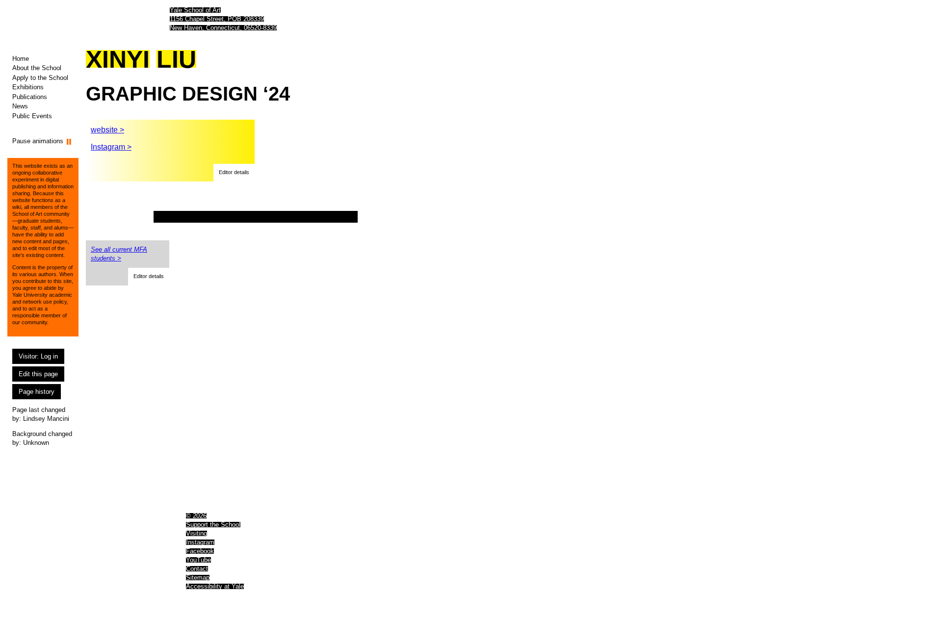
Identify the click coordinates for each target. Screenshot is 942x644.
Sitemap (197, 577)
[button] (234, 172)
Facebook (200, 551)
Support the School (213, 524)
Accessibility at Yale (215, 586)
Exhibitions (28, 87)
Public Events (32, 116)
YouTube (198, 560)
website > (107, 130)
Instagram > (111, 147)
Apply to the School (40, 77)
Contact (197, 568)
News (20, 106)
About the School (36, 68)
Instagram (200, 542)
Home (20, 58)
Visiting (196, 533)
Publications (29, 97)
